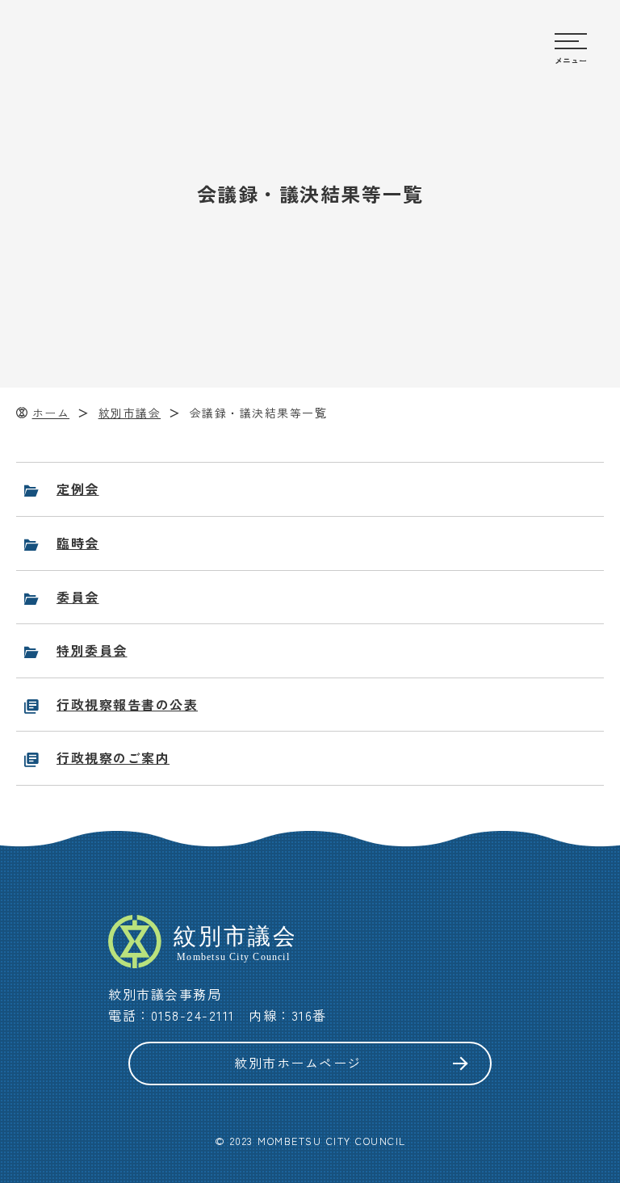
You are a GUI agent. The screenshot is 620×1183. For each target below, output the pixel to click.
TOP (588, 858)
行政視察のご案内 (113, 757)
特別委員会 (92, 650)
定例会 (78, 488)
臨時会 (78, 542)
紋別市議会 (129, 413)
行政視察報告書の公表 (127, 704)
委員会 (78, 596)
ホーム (50, 413)
